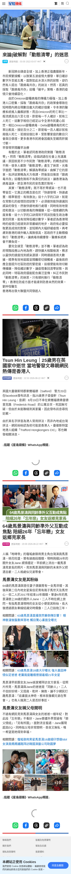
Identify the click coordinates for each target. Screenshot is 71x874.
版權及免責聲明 (43, 840)
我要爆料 (40, 851)
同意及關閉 (57, 865)
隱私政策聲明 (8, 851)
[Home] (15, 3)
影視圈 (6, 544)
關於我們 (6, 845)
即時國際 (7, 378)
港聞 (5, 62)
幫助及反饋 (41, 845)
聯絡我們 (6, 840)
